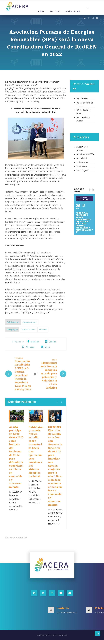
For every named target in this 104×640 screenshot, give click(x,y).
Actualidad (43, 330)
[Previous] (57, 402)
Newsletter (34, 502)
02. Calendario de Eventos (84, 104)
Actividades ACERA (85, 154)
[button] (88, 10)
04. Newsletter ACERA (83, 119)
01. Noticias (82, 98)
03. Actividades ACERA (83, 112)
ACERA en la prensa (28, 330)
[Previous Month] (90, 190)
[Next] (61, 402)
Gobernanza (35, 498)
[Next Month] (93, 190)
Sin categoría (82, 170)
